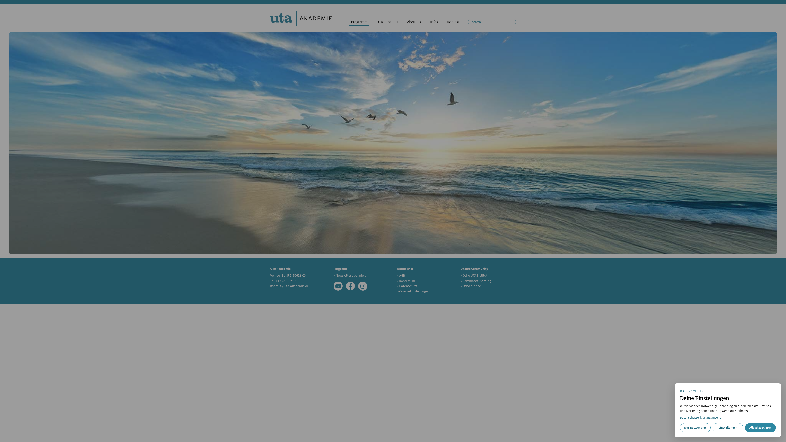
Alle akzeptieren (760, 428)
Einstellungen (727, 428)
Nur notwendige (695, 428)
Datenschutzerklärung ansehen (701, 417)
